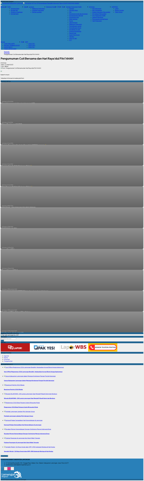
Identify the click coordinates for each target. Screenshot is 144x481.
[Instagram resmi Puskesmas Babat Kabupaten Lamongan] (9, 469)
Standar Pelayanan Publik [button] (74, 7)
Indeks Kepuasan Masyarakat (101, 12)
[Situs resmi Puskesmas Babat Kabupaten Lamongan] (2, 469)
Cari (2, 340)
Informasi (7, 53)
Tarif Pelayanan (97, 21)
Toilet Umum (118, 12)
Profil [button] (8, 7)
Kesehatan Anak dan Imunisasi (78, 14)
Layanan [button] (31, 7)
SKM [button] (26, 42)
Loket (117, 8)
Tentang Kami (15, 8)
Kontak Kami (14, 14)
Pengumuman (8, 361)
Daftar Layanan (37, 12)
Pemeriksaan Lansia (75, 26)
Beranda (3, 7)
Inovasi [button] (3, 42)
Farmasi (71, 8)
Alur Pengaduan (97, 10)
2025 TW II (31, 45)
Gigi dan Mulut (73, 10)
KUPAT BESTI (8, 47)
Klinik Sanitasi (73, 19)
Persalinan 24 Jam (74, 29)
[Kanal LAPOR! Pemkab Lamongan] (5, 469)
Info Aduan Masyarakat (99, 14)
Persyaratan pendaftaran (100, 19)
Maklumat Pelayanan (38, 8)
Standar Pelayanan (38, 10)
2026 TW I (31, 47)
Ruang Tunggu (119, 10)
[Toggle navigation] (1, 5)
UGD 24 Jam (73, 38)
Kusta (71, 21)
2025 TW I (31, 43)
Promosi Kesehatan (75, 31)
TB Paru (71, 36)
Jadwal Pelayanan (97, 17)
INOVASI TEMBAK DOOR (12, 45)
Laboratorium (73, 22)
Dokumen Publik (51, 7)
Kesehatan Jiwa (74, 17)
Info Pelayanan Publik (98, 15)
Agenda (6, 356)
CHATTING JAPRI (9, 43)
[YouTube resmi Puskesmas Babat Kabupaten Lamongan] (12, 469)
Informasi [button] (92, 7)
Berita (6, 357)
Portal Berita (4, 456)
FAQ (63, 7)
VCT (70, 40)
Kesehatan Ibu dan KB (76, 15)
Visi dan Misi (14, 10)
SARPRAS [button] (115, 7)
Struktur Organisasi (16, 12)
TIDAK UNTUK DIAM (10, 49)
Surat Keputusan (74, 35)
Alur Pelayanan (96, 8)
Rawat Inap (72, 33)
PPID (58, 7)
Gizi (70, 12)
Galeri (25, 7)
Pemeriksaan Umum (75, 28)
